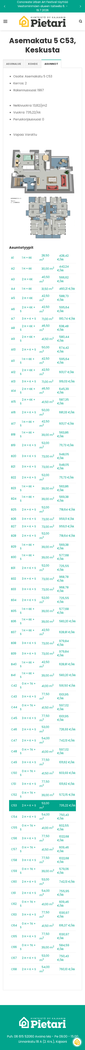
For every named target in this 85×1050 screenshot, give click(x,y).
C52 (14, 795)
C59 (14, 871)
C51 (13, 784)
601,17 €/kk (66, 372)
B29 (13, 547)
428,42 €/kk (63, 257)
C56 (14, 838)
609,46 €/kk (63, 849)
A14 (13, 391)
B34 (13, 600)
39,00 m (48, 435)
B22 (13, 477)
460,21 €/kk (67, 289)
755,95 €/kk (63, 893)
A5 (13, 298)
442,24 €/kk (63, 268)
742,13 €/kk (67, 740)
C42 (14, 686)
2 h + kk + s (27, 309)
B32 (13, 579)
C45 (14, 718)
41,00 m (48, 686)
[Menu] (5, 21)
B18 (13, 434)
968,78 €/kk (63, 579)
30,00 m (48, 269)
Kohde (33, 64)
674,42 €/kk (63, 349)
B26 (13, 519)
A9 (13, 339)
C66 (14, 947)
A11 (13, 361)
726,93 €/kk (67, 729)
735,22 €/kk (67, 805)
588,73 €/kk (63, 298)
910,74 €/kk (67, 319)
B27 (13, 526)
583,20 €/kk (67, 621)
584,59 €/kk (63, 947)
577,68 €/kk (63, 557)
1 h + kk (27, 258)
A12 (13, 372)
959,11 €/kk (66, 519)
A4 (13, 289)
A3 (13, 279)
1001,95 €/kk (63, 696)
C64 (14, 925)
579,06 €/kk (63, 871)
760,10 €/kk (67, 969)
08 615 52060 (24, 1036)
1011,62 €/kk (67, 762)
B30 (13, 557)
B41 (13, 675)
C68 (14, 969)
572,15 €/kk (67, 795)
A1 (12, 258)
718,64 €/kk (67, 510)
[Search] (80, 21)
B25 (13, 510)
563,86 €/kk (63, 434)
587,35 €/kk (63, 401)
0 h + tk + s (28, 685)
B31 (13, 568)
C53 (14, 805)
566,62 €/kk (63, 279)
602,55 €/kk (63, 827)
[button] (42, 6)
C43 (14, 696)
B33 (13, 589)
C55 (14, 828)
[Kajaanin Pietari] (42, 21)
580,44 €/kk (63, 339)
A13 (13, 381)
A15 (13, 402)
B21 (13, 467)
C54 (14, 817)
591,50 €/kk (67, 686)
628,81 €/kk (67, 632)
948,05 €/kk (63, 456)
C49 (14, 762)
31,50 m (47, 289)
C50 (14, 773)
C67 (14, 958)
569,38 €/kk (63, 499)
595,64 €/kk (63, 309)
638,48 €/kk (63, 328)
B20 (13, 456)
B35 (13, 611)
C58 (14, 860)
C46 (14, 729)
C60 (14, 882)
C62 (14, 904)
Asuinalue (13, 64)
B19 (13, 445)
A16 (13, 412)
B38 (13, 643)
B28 (13, 536)
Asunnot (51, 64)
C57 (14, 849)
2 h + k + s (29, 350)
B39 (13, 654)
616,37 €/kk (67, 925)
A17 (13, 424)
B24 (13, 499)
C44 (14, 707)
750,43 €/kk (63, 817)
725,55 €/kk (63, 568)
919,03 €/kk (67, 381)
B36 (13, 621)
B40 (14, 664)
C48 (14, 751)
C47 (14, 740)
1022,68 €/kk (63, 838)
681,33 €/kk (67, 412)
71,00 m (47, 319)
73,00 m (48, 456)
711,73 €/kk (66, 445)
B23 (13, 488)
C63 (14, 915)
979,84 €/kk (63, 643)
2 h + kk (27, 279)
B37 (13, 632)
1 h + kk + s (27, 361)
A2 (13, 269)
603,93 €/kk (67, 773)
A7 (13, 319)
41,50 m (48, 339)
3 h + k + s (29, 319)
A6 (13, 309)
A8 (13, 328)
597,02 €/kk (63, 707)
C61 (13, 893)
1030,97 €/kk (63, 915)
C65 (14, 936)
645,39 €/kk (63, 391)
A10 (13, 350)
